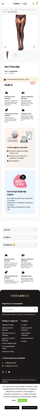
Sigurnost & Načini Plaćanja (8, 339)
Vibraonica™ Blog (8, 352)
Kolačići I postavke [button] (12, 408)
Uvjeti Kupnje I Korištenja (26, 334)
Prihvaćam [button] (22, 400)
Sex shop (5, 10)
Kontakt (23, 341)
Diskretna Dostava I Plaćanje (8, 334)
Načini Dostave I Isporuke (7, 329)
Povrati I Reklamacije (9, 343)
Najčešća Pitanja (8, 325)
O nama (24, 325)
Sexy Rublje (14, 10)
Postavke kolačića (27, 338)
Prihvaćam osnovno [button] (29, 408)
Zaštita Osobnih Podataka (26, 329)
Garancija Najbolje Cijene (8, 347)
